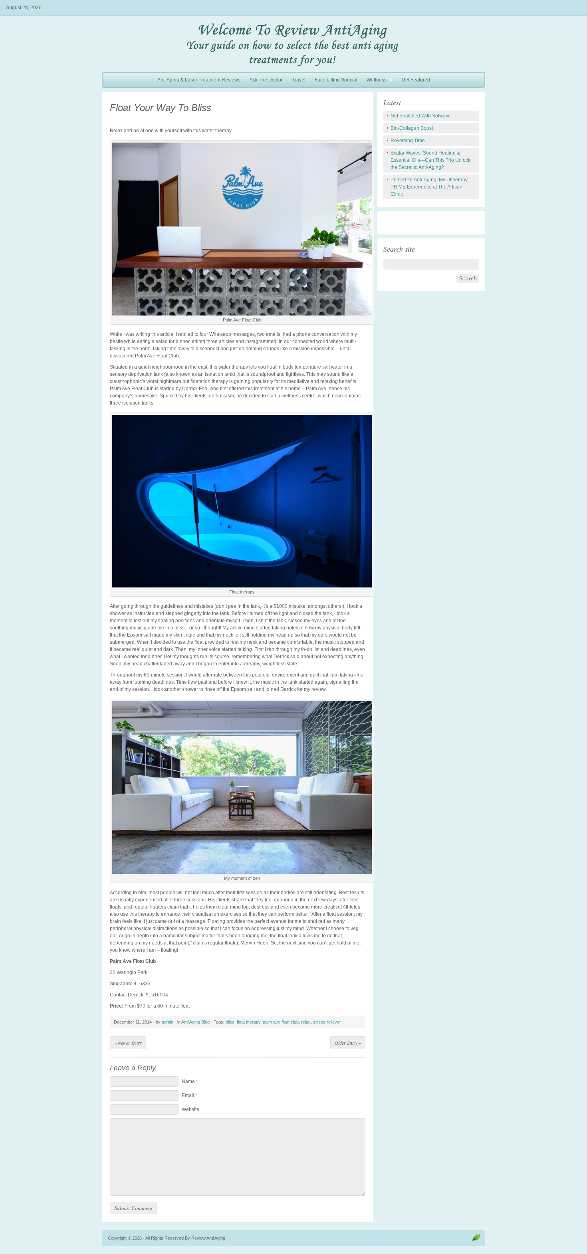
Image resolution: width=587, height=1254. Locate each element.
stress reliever (327, 1022)
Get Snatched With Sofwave (421, 116)
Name (190, 1081)
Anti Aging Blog (195, 1022)
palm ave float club (281, 1022)
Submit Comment (133, 1208)
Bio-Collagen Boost (412, 128)
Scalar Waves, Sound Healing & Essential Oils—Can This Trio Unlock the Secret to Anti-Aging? (430, 160)
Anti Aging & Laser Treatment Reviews (198, 80)
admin (167, 1022)
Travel (298, 80)
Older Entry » (348, 1043)
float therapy (248, 1022)
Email (189, 1095)
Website (190, 1109)
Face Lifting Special (336, 80)
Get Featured (416, 80)
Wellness (375, 81)
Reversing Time (408, 140)
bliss (230, 1022)
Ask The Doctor (266, 80)
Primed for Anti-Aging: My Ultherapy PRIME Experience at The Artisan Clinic (429, 187)
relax (306, 1022)
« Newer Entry (128, 1043)
